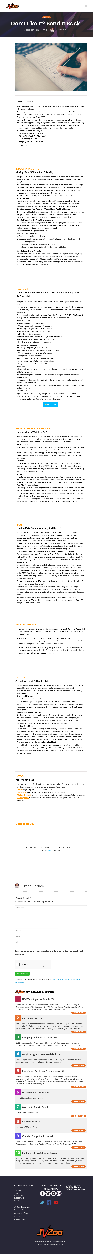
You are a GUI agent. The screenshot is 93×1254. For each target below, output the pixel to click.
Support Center (19, 1220)
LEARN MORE (78, 1013)
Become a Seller (20, 1210)
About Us (17, 1216)
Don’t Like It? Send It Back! (46, 23)
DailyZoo (46, 17)
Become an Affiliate (21, 1213)
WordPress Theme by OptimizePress (51, 1244)
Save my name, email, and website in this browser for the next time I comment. (49, 953)
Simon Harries (33, 886)
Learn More (52, 405)
